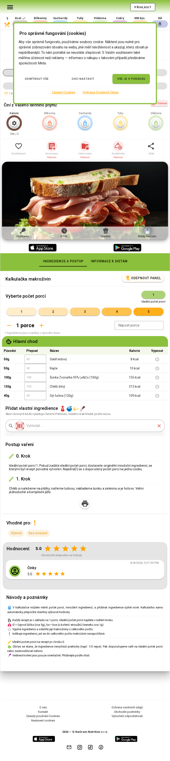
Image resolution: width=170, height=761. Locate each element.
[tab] (63, 261)
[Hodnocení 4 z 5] (74, 548)
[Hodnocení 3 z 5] (65, 548)
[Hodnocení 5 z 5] (83, 548)
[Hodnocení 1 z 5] (47, 548)
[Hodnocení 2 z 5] (56, 548)
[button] (24, 18)
